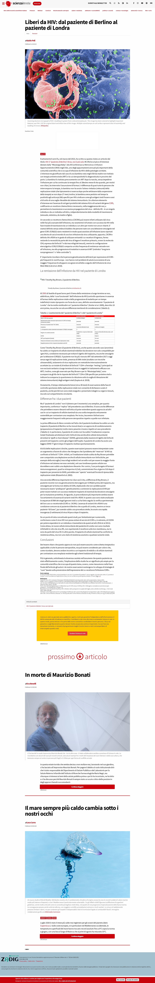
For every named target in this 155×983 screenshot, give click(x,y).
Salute (43, 154)
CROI (44, 293)
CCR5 (111, 203)
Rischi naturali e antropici (61, 10)
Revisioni (34, 33)
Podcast (32, 10)
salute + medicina (77, 10)
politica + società (108, 10)
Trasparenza (39, 961)
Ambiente (43, 918)
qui (99, 576)
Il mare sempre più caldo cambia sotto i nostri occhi (71, 810)
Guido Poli (31, 40)
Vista (28, 34)
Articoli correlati (31, 602)
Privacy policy (23, 961)
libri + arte (148, 10)
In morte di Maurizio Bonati (57, 674)
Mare (54, 918)
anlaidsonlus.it (76, 288)
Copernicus (45, 925)
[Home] (19, 4)
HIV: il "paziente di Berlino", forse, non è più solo (39, 606)
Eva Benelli (31, 683)
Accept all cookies (132, 979)
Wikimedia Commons (52, 912)
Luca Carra (31, 822)
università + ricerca (136, 10)
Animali (49, 918)
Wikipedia (44, 126)
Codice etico (31, 961)
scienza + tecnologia (122, 10)
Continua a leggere (77, 787)
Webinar (40, 10)
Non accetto (121, 979)
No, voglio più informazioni (67, 981)
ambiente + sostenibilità (92, 10)
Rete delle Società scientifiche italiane (15, 10)
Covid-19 (48, 10)
